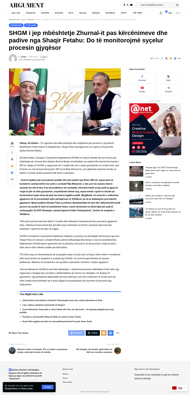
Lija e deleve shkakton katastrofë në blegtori (44, 305)
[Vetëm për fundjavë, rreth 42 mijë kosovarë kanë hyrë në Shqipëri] (136, 199)
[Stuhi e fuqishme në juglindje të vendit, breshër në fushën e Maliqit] (136, 186)
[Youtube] (142, 89)
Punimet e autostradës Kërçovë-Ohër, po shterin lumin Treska (52, 317)
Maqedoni (16, 25)
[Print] (175, 58)
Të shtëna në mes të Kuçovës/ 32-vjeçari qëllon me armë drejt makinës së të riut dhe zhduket (162, 212)
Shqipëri (148, 177)
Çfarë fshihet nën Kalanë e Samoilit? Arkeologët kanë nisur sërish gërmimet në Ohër (62, 300)
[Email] (171, 58)
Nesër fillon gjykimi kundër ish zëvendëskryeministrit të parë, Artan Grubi (57, 321)
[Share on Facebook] (162, 58)
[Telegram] (168, 89)
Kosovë (148, 202)
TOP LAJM (31, 25)
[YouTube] (131, 5)
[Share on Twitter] (166, 58)
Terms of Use (27, 388)
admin (23, 57)
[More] (179, 58)
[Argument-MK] (26, 5)
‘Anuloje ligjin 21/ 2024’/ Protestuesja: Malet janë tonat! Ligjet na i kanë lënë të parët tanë (163, 170)
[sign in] (160, 13)
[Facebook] (124, 5)
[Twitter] (127, 5)
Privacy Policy (11, 388)
